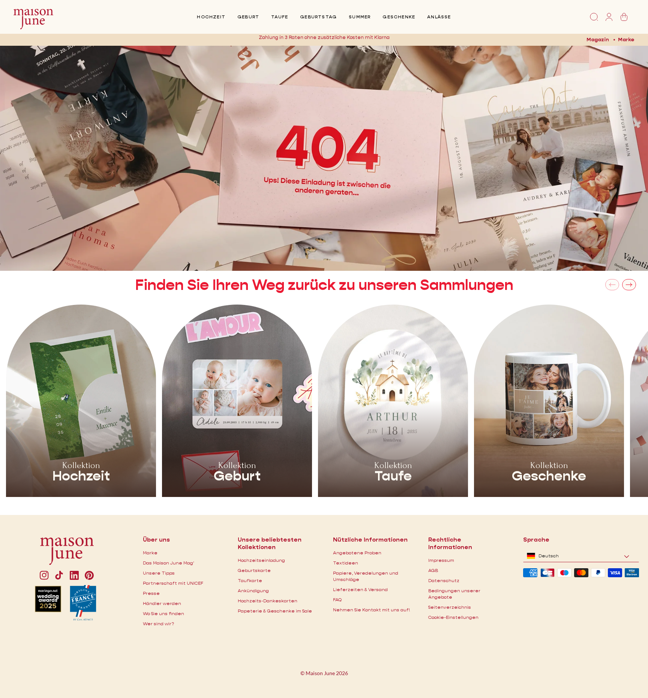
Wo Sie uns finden (163, 613)
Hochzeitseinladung (261, 560)
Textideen (345, 563)
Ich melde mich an (394, 39)
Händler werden (162, 603)
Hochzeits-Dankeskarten (267, 600)
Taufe (279, 17)
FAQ (337, 599)
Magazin (597, 39)
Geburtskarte (254, 570)
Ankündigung (253, 590)
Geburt (248, 17)
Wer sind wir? (158, 623)
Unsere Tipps (159, 573)
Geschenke (398, 17)
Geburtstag (318, 17)
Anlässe (439, 17)
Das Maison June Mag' (168, 563)
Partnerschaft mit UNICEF (173, 583)
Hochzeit (211, 17)
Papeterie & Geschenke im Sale (275, 611)
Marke (626, 39)
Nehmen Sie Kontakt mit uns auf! (371, 609)
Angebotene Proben (357, 552)
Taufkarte (250, 580)
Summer (359, 17)
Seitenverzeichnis (449, 607)
